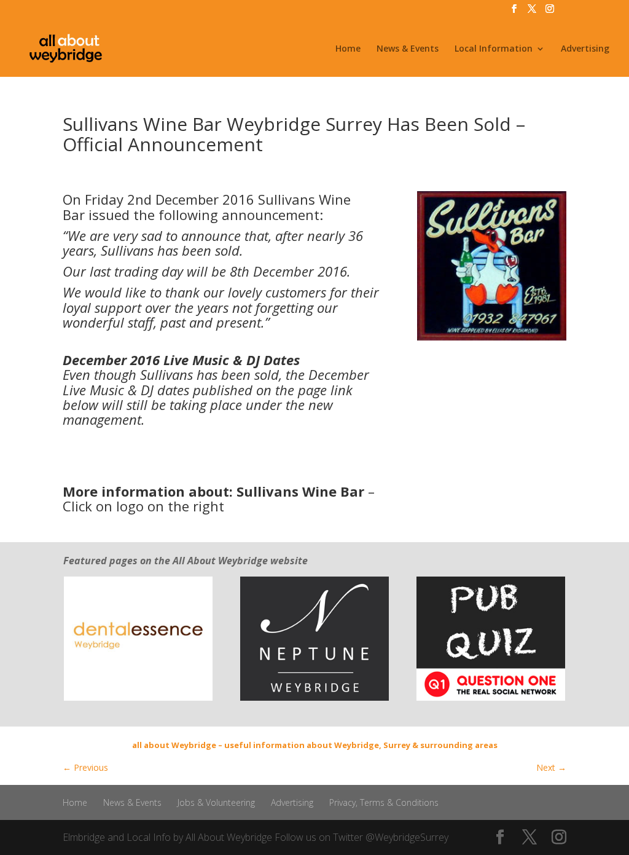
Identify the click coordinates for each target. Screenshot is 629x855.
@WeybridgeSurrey (406, 837)
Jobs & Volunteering (216, 802)
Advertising (585, 49)
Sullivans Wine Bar (300, 491)
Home (348, 49)
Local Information (494, 49)
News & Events (408, 49)
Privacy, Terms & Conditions (384, 802)
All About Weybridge (229, 837)
